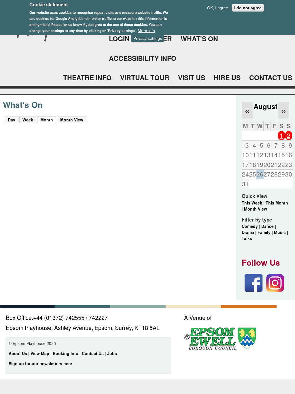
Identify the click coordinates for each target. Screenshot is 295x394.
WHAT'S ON (199, 38)
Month (48, 120)
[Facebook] (254, 290)
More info (146, 30)
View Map (40, 353)
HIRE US (227, 77)
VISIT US (191, 77)
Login (119, 38)
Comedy (250, 226)
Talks (247, 238)
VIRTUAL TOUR (144, 77)
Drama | (250, 232)
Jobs (112, 353)
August (265, 106)
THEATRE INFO (87, 77)
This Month (277, 203)
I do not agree (248, 7)
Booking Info (65, 353)
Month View (71, 120)
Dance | (268, 226)
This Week (252, 203)
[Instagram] (275, 290)
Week (27, 120)
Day (11, 120)
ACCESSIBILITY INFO (142, 58)
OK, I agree (217, 7)
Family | (266, 232)
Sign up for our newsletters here (40, 363)
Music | (281, 232)
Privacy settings (147, 38)
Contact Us (93, 353)
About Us (18, 353)
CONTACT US (270, 77)
